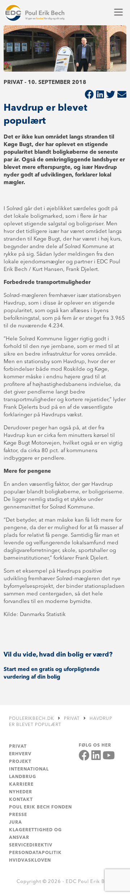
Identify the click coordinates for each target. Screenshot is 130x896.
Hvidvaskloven (30, 860)
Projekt (20, 762)
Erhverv (20, 754)
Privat (18, 746)
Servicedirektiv (30, 845)
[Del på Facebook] (89, 95)
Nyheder (20, 792)
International (29, 769)
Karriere (21, 784)
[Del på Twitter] (110, 95)
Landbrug (22, 777)
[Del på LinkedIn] (100, 95)
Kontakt (21, 800)
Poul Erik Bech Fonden (40, 807)
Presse (18, 815)
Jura (15, 822)
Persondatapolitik (35, 853)
